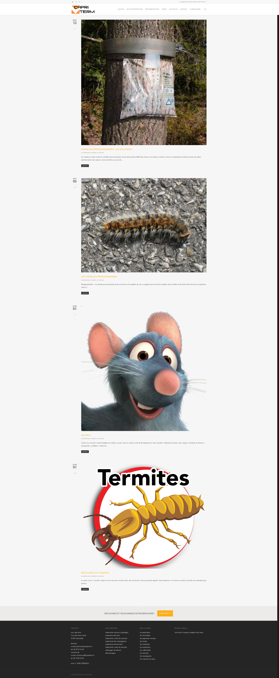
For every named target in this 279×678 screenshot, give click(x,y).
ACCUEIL (121, 9)
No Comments (100, 152)
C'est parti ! (165, 613)
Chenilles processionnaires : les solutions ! (107, 149)
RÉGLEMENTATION (152, 9)
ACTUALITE (173, 9)
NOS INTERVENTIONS (135, 9)
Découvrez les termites (95, 573)
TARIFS (164, 9)
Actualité (93, 152)
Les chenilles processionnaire (99, 276)
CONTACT (183, 9)
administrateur (86, 152)
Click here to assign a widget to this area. (189, 632)
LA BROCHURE (195, 9)
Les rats (86, 435)
